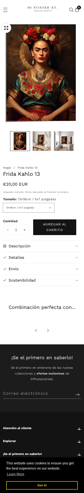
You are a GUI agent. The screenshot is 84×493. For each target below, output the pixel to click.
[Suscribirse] (77, 395)
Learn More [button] (15, 474)
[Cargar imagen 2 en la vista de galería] (42, 141)
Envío (28, 192)
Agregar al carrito (55, 227)
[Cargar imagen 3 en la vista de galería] (64, 141)
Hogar (7, 167)
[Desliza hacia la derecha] (78, 141)
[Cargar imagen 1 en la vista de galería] (20, 141)
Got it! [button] (42, 485)
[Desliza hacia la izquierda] (6, 141)
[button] (36, 330)
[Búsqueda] (71, 10)
